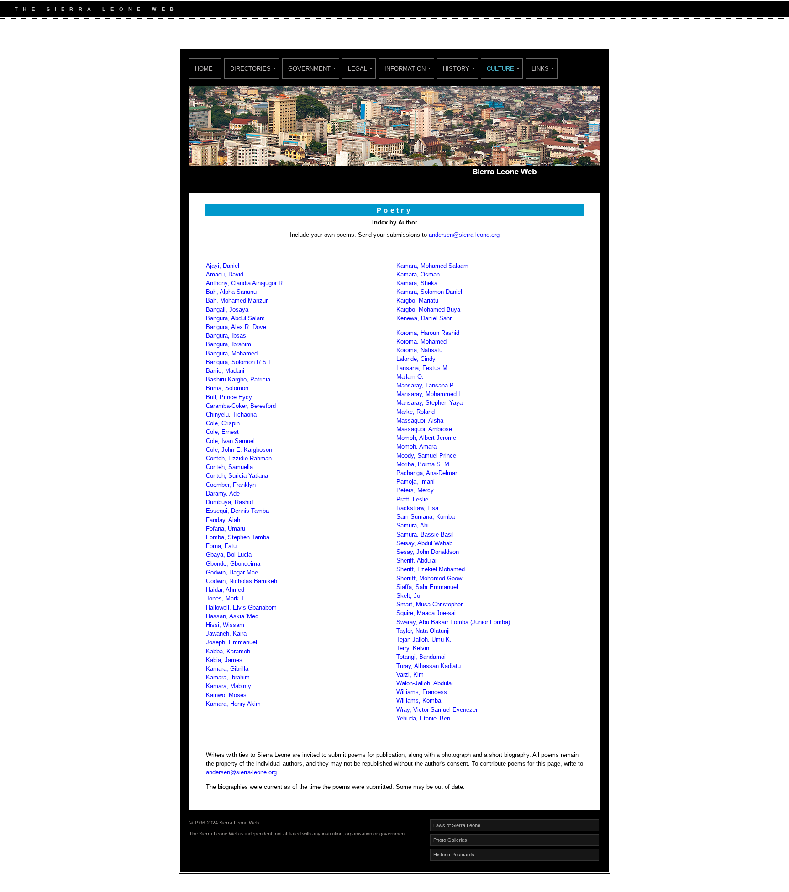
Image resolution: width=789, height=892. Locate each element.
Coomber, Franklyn (231, 484)
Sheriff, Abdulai (416, 560)
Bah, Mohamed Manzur (237, 300)
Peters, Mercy (415, 490)
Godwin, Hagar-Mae (233, 572)
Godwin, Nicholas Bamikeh (242, 581)
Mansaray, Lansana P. (425, 385)
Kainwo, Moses (226, 695)
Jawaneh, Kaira (226, 633)
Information (405, 68)
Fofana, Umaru (225, 528)
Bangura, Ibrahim (230, 344)
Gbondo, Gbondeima (233, 563)
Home (204, 68)
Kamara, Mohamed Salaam (432, 265)
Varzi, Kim (410, 674)
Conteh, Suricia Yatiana (237, 475)
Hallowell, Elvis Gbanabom (242, 607)
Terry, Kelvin (412, 648)
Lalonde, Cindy (416, 358)
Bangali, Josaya (227, 309)
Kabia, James (224, 660)
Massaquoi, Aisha (419, 420)
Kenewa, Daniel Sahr (424, 318)
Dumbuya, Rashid (230, 502)
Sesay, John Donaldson (427, 551)
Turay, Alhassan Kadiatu (428, 665)
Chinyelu (217, 414)
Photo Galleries (450, 840)
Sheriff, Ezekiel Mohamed (430, 569)
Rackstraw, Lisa (417, 508)
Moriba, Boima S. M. (424, 464)
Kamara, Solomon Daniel (430, 291)
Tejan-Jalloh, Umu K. (424, 639)
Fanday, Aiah (223, 519)
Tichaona (244, 414)
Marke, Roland (415, 411)
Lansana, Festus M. (422, 368)
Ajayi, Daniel (222, 265)
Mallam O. (411, 376)
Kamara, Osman (418, 274)
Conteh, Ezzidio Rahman (239, 458)
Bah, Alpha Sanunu (231, 291)
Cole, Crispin (223, 423)
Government (309, 68)
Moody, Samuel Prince (426, 455)
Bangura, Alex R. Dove (236, 326)
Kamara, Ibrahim (228, 677)
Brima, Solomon (228, 388)
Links (540, 68)
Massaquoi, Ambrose (425, 429)
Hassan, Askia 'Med (233, 616)
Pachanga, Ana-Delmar (426, 472)
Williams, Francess (421, 692)
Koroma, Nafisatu (419, 350)
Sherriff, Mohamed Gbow (430, 578)
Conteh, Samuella (229, 467)
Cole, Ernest (222, 431)
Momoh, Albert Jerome (426, 437)
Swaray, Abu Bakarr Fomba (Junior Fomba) (453, 622)
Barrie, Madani (226, 370)
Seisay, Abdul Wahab (424, 543)
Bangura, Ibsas (226, 335)
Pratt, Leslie (412, 499)
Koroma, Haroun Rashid (427, 332)
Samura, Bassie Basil (425, 534)
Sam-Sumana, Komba (425, 516)
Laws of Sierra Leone (456, 825)
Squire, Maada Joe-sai (426, 613)
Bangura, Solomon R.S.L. (240, 362)
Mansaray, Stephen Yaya (430, 402)
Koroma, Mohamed (421, 341)
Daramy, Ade (223, 493)
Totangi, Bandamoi (421, 656)
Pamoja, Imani (415, 481)
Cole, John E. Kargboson (239, 449)
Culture (500, 68)
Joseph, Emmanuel (231, 642)
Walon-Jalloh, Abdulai (424, 683)
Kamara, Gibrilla (227, 668)
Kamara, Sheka (416, 283)
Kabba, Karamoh (228, 651)
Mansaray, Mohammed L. (429, 394)
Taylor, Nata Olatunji (423, 630)
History (456, 68)
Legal (357, 68)
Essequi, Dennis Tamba (237, 510)
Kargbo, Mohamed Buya (428, 309)
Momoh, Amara (416, 446)
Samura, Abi (412, 525)
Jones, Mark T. (226, 598)
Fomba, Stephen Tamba (237, 537)
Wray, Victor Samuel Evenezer (437, 709)
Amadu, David (224, 274)
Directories (250, 68)
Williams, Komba (418, 700)
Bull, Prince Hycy (229, 397)
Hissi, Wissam (225, 624)
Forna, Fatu (222, 546)
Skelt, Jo (408, 595)
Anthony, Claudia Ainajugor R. (245, 283)
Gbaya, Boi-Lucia (229, 554)
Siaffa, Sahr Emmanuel (427, 587)
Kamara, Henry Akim (233, 703)
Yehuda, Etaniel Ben (423, 718)
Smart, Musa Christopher (429, 604)
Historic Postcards (453, 854)
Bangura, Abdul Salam (235, 318)
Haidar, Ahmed (225, 589)
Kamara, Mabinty (228, 686)
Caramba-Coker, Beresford (241, 405)
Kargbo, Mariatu (417, 300)
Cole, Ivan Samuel (230, 441)
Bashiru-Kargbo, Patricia (238, 379)
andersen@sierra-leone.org (464, 234)
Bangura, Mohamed (232, 353)
